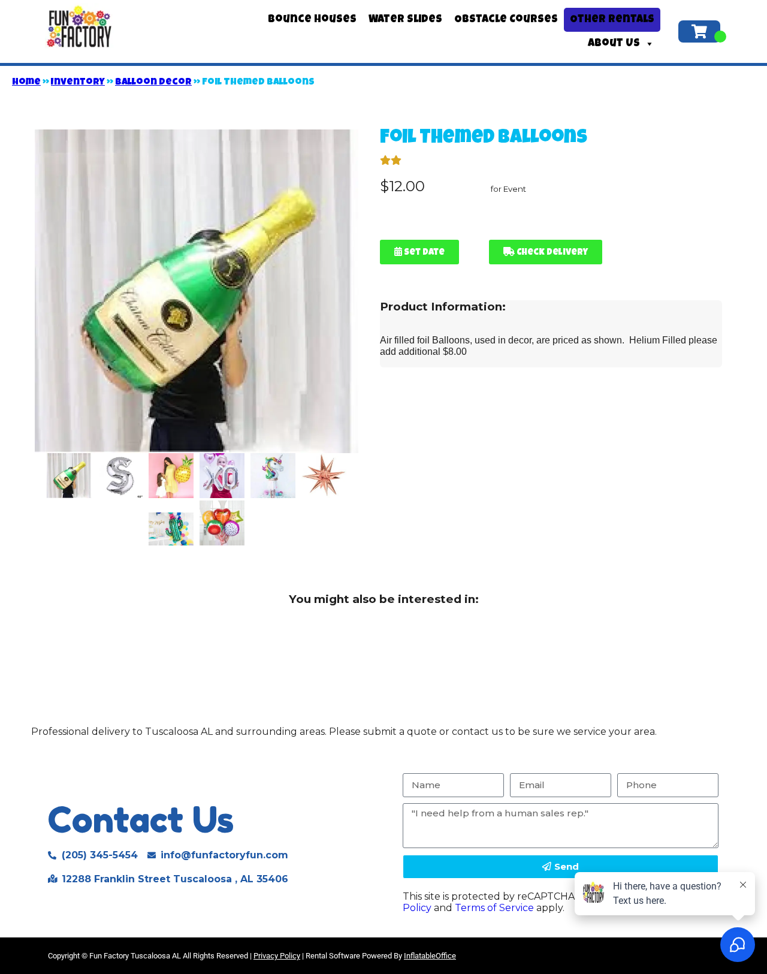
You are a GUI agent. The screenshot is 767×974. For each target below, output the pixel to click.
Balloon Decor (153, 83)
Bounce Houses (312, 19)
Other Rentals (612, 19)
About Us (614, 43)
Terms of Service (494, 907)
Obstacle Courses (506, 19)
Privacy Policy (276, 955)
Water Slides (405, 19)
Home (26, 83)
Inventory (78, 83)
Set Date (423, 252)
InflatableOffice (430, 955)
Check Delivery (551, 252)
